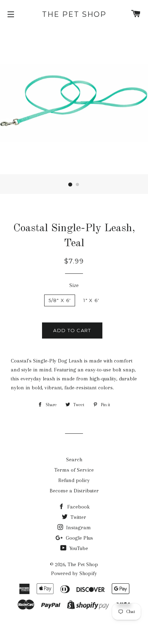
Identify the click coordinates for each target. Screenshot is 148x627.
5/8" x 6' (59, 300)
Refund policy (74, 480)
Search (74, 459)
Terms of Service (74, 470)
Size (74, 285)
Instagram (78, 527)
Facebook (78, 507)
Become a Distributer (74, 490)
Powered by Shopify (74, 573)
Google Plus (78, 538)
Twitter (77, 517)
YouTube (78, 548)
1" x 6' (91, 300)
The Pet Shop (74, 14)
